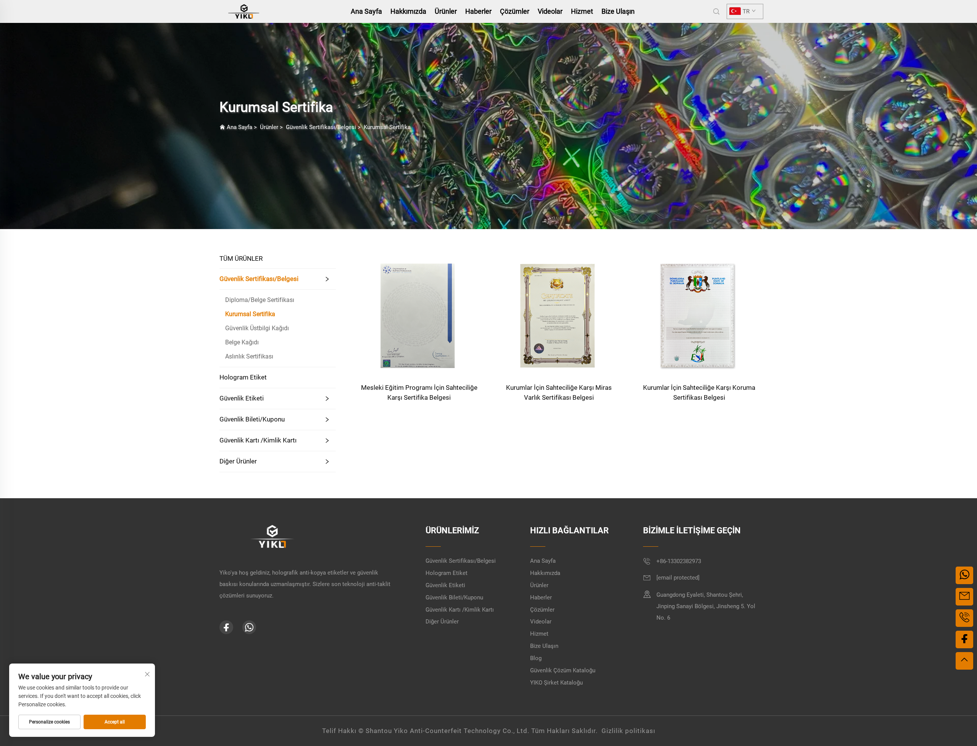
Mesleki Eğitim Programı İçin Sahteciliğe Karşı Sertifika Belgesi (419, 392)
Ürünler (446, 11)
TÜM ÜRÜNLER (241, 258)
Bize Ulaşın (618, 11)
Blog (536, 658)
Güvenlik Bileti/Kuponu (252, 419)
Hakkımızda (408, 11)
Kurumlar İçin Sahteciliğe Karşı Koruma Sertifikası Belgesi (699, 392)
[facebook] (226, 627)
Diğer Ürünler (238, 461)
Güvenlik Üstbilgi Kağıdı (257, 328)
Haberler (478, 11)
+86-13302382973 (678, 561)
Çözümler (514, 11)
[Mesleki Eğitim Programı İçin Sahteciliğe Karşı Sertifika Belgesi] (419, 312)
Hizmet (582, 11)
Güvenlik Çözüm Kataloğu (562, 670)
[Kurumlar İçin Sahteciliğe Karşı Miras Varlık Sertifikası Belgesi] (559, 312)
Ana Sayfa (366, 11)
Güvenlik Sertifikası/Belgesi (321, 127)
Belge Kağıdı (242, 342)
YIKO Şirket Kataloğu (556, 682)
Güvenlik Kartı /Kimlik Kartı (258, 440)
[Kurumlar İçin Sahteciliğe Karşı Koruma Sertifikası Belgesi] (699, 312)
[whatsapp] (249, 627)
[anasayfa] (244, 11)
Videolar (550, 11)
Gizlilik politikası (628, 731)
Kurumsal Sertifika (387, 127)
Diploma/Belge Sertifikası (259, 300)
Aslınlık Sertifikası (249, 356)
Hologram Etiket (243, 377)
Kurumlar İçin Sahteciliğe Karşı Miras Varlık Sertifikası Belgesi (559, 392)
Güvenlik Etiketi (241, 398)
